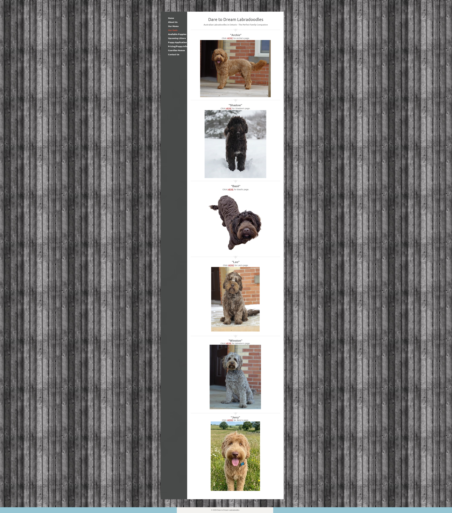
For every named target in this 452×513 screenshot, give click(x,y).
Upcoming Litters (177, 38)
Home (171, 18)
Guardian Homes (176, 50)
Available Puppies (177, 34)
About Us (173, 22)
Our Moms (173, 26)
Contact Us (173, 54)
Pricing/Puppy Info (177, 46)
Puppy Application (177, 42)
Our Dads (173, 30)
